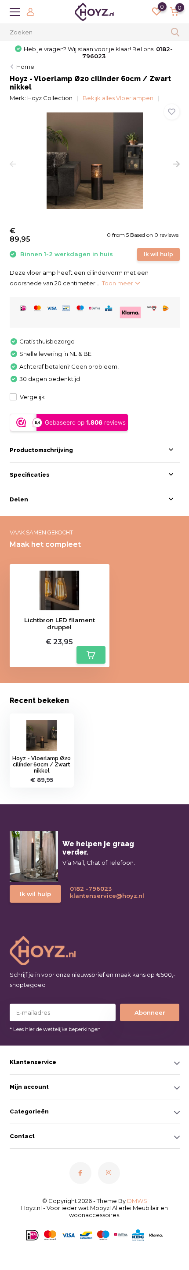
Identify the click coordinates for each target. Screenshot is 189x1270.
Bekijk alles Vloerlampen (118, 97)
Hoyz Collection (50, 97)
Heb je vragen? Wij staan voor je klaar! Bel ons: (98, 52)
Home (25, 66)
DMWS (137, 1200)
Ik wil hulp (158, 254)
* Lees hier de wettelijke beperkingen (55, 1029)
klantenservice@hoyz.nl (103, 895)
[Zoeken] (175, 32)
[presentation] (13, 164)
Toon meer (118, 283)
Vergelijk (32, 396)
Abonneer (149, 1012)
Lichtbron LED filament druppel (59, 624)
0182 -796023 (91, 888)
